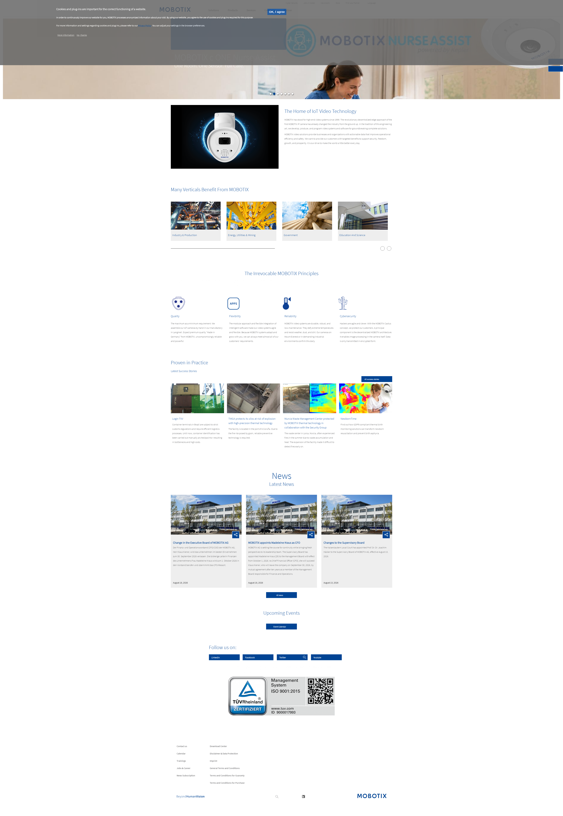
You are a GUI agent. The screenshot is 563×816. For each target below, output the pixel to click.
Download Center (218, 746)
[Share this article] (236, 535)
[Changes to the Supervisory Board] (356, 533)
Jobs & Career (183, 768)
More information (65, 35)
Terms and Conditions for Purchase (227, 782)
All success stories (371, 379)
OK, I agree (277, 11)
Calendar (181, 753)
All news (279, 595)
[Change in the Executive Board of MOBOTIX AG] (206, 533)
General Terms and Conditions (225, 768)
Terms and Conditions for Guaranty (227, 775)
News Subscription (186, 775)
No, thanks (82, 35)
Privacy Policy (144, 25)
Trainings (181, 760)
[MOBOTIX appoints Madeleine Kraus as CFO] (281, 533)
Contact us (182, 746)
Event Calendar (279, 626)
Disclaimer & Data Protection (224, 753)
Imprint (213, 760)
